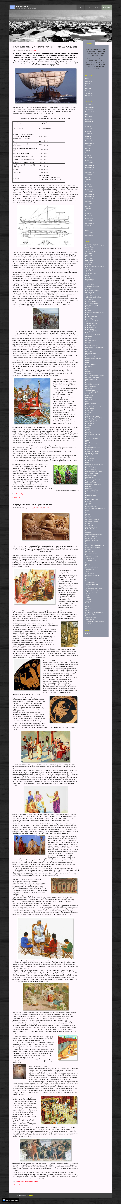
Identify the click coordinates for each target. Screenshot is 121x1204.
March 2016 (88, 187)
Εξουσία (87, 368)
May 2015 (88, 211)
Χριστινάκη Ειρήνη (90, 618)
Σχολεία (87, 581)
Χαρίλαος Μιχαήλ (90, 614)
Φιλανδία (88, 608)
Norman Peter (89, 259)
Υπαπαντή (88, 601)
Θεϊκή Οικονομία (90, 390)
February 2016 (89, 189)
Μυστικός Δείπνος (90, 495)
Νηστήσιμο (88, 501)
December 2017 (89, 143)
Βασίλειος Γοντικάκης (91, 305)
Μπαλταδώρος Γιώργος (92, 492)
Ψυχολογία (88, 93)
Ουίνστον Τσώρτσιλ (91, 507)
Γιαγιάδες (88, 318)
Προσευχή (88, 549)
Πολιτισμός (88, 81)
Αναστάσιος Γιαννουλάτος (93, 283)
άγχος (87, 272)
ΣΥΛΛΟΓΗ (97, 7)
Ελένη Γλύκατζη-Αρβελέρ (93, 359)
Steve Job (88, 264)
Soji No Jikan (88, 262)
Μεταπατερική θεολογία (92, 479)
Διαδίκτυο (88, 342)
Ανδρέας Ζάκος (90, 285)
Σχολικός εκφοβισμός (91, 584)
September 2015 (89, 201)
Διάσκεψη (88, 338)
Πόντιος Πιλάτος (90, 538)
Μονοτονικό (88, 488)
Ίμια (86, 405)
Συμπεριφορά (89, 573)
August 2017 (88, 146)
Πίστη (86, 531)
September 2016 (89, 172)
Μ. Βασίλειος (89, 460)
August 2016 (88, 175)
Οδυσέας (88, 503)
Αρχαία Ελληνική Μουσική (93, 297)
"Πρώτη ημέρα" (89, 248)
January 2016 (89, 192)
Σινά (86, 562)
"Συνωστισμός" (89, 249)
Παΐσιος (87, 514)
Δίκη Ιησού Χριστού (90, 340)
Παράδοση (88, 523)
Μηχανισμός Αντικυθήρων (92, 481)
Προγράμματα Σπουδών (92, 547)
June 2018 (88, 136)
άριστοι (87, 275)
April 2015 (88, 213)
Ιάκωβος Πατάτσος (90, 403)
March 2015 (88, 216)
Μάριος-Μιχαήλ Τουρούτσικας (94, 464)
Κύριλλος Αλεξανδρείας (92, 444)
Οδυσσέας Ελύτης (90, 505)
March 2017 (88, 158)
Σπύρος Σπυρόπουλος (91, 568)
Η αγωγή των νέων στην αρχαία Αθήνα (32, 504)
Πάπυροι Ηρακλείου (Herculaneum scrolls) (95, 509)
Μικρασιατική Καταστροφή (93, 484)
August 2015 (88, 204)
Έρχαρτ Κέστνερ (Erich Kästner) (94, 347)
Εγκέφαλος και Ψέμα (91, 353)
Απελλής (88, 288)
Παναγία (88, 518)
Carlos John (88, 253)
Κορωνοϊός (88, 436)
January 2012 (89, 233)
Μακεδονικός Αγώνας (91, 468)
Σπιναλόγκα (89, 566)
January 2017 (89, 163)
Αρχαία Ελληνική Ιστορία (92, 296)
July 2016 (87, 177)
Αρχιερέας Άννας (90, 301)
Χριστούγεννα (89, 619)
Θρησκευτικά (89, 399)
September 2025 (89, 107)
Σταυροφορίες (89, 569)
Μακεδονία (88, 466)
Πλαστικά (88, 532)
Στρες (87, 571)
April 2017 (88, 155)
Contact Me (29, 1195)
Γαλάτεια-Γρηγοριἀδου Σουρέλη (95, 312)
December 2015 (89, 194)
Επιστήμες (88, 83)
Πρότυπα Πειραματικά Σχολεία (94, 545)
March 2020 (88, 117)
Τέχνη (87, 586)
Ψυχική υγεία (89, 623)
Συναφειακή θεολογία (92, 575)
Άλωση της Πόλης (90, 273)
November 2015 (89, 196)
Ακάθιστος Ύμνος (90, 281)
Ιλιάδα (87, 414)
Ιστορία (33, 50)
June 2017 (88, 150)
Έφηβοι (87, 349)
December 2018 (89, 131)
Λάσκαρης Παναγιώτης (92, 451)
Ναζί (86, 497)
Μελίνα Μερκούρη (90, 475)
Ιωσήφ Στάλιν (89, 421)
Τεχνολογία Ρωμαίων (91, 590)
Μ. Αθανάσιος (89, 457)
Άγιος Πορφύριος (90, 270)
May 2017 (88, 153)
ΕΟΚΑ (87, 370)
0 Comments (16, 497)
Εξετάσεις (88, 366)
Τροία (87, 595)
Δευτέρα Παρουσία (91, 323)
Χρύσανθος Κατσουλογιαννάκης (94, 621)
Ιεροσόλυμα (89, 410)
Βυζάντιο (88, 310)
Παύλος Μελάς (89, 529)
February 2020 (89, 119)
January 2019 (89, 129)
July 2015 (87, 206)
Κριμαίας (88, 440)
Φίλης (87, 606)
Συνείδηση (88, 577)
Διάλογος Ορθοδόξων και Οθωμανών (92, 335)
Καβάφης (88, 425)
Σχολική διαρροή (90, 582)
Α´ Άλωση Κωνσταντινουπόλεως (94, 266)
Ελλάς (87, 362)
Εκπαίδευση (48, 508)
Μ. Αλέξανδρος (89, 458)
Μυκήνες (87, 494)
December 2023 (89, 112)
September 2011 (89, 235)
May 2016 (88, 182)
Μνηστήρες (88, 486)
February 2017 (89, 160)
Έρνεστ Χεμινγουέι (91, 346)
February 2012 (89, 230)
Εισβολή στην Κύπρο (91, 355)
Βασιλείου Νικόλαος (91, 307)
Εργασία (88, 373)
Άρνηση (87, 277)
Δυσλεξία (88, 344)
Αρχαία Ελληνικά (90, 294)
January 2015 (89, 221)
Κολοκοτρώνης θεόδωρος (92, 434)
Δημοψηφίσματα (90, 329)
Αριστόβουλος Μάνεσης (92, 290)
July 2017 (87, 148)
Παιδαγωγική (89, 91)
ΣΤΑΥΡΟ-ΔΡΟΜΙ (22, 6)
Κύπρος (87, 442)
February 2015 (89, 218)
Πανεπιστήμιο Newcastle (92, 520)
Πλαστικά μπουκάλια (91, 244)
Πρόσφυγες (88, 544)
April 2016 (88, 184)
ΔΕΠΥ (86, 321)
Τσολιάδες (88, 599)
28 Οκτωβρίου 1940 (90, 251)
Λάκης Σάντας (89, 449)
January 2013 (89, 228)
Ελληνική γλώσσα (90, 364)
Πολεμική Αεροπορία (91, 540)
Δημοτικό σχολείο (90, 327)
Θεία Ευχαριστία (90, 386)
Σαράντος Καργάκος (91, 557)
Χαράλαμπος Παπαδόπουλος (94, 612)
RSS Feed (88, 633)
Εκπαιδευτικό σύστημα (31, 1181)
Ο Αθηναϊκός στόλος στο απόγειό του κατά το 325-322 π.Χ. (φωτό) (44, 46)
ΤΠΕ (89, 7)
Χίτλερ (87, 616)
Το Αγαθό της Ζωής (91, 592)
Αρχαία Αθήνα (20, 494)
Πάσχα (87, 512)
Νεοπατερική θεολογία (92, 499)
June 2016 (88, 179)
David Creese (89, 255)
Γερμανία (88, 314)
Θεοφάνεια (88, 394)
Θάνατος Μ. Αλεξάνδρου (92, 384)
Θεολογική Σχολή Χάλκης (92, 392)
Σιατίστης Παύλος (90, 560)
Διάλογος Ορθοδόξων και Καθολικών (92, 332)
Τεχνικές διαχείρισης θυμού (93, 588)
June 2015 (88, 208)
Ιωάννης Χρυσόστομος (91, 420)
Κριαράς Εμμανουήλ (91, 438)
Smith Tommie (89, 260)
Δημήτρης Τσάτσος (91, 325)
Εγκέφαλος (88, 351)
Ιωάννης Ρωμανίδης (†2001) (93, 418)
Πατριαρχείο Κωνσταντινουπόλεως (91, 526)
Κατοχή (87, 429)
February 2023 (89, 114)
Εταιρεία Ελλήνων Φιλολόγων (94, 375)
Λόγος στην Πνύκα (90, 455)
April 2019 (88, 126)
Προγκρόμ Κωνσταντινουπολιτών (95, 246)
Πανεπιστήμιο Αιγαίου (91, 521)
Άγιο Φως (88, 268)
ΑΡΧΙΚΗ (80, 7)
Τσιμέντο (88, 597)
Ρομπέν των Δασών (91, 553)
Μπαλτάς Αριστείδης (91, 490)
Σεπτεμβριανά (89, 558)
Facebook (88, 257)
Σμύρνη (87, 564)
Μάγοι (87, 462)
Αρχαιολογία (89, 299)
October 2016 (89, 170)
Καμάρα (88, 427)
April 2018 (88, 138)
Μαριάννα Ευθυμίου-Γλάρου (93, 471)
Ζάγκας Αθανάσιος (91, 379)
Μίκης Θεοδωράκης (91, 482)
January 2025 (89, 109)
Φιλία (87, 610)
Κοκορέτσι (88, 433)
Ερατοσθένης (89, 371)
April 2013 (88, 225)
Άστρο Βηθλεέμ (90, 279)
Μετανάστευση (89, 477)
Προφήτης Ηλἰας (90, 551)
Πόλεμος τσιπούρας (91, 536)
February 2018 (89, 141)
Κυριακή (87, 445)
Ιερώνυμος (88, 412)
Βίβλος (87, 309)
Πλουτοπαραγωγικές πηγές (93, 534)
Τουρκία (87, 594)
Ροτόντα (87, 555)
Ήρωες (87, 381)
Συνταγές (88, 579)
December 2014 (89, 223)
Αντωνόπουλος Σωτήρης (92, 286)
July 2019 (87, 124)
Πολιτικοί (88, 542)
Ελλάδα (40, 508)
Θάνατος (88, 383)
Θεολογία (88, 88)
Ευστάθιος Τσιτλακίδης (92, 377)
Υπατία (87, 603)
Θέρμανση (88, 388)
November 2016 (89, 167)
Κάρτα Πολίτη (89, 423)
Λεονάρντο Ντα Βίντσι (91, 453)
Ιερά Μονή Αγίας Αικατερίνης (94, 407)
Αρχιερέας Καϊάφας (91, 303)
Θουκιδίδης (88, 397)
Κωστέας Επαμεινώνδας (92, 447)
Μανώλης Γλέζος (90, 470)
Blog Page (106, 7)
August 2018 (88, 133)
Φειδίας (87, 605)
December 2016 (89, 165)
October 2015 (89, 199)
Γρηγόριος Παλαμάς (91, 320)
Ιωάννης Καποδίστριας (92, 416)
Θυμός (87, 401)
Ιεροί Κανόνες (89, 408)
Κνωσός (87, 431)
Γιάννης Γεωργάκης (91, 316)
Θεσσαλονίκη (89, 396)
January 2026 (89, 104)
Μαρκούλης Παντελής (91, 473)
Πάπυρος (88, 516)
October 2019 (89, 121)
